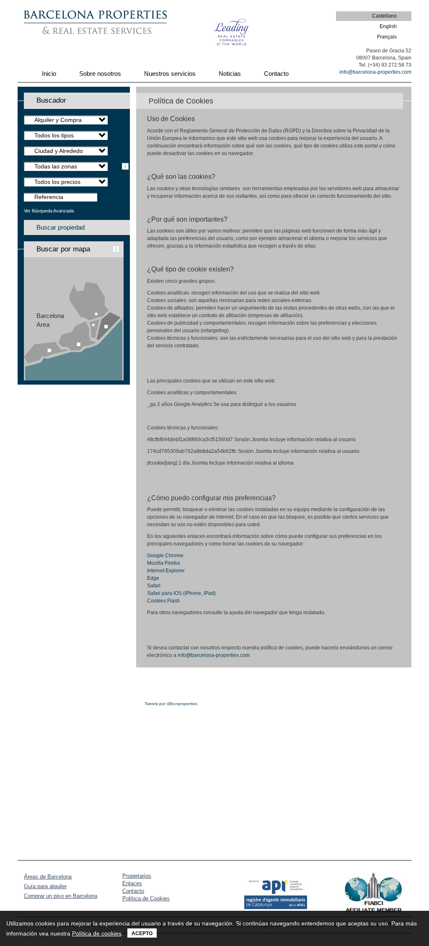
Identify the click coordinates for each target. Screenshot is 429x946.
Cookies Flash (163, 601)
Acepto (142, 933)
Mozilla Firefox (163, 563)
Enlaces (132, 883)
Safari (153, 586)
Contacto (133, 891)
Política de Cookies (146, 898)
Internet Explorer (166, 571)
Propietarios (136, 876)
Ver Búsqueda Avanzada (49, 210)
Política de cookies (96, 933)
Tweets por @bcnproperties (171, 703)
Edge (153, 578)
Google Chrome (165, 555)
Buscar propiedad (60, 227)
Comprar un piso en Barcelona (60, 896)
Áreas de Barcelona (48, 877)
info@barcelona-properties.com (375, 72)
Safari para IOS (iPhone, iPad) (181, 593)
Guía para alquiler (45, 886)
